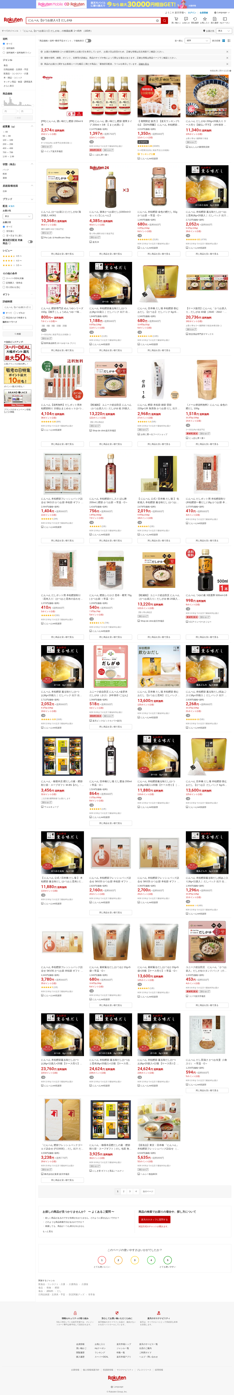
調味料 (50, 1291)
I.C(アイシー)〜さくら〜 (200, 622)
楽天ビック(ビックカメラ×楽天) (107, 721)
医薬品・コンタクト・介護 (51, 1284)
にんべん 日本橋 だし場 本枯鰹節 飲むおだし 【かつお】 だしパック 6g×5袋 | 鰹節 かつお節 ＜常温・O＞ (159, 312)
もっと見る (48, 1231)
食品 (40, 1287)
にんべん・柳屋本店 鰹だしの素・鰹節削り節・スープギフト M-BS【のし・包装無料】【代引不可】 (62, 785)
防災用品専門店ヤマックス (201, 334)
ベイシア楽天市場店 (53, 151)
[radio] (4, 44)
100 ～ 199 (8, 140)
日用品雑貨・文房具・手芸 (51, 1294)
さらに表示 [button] (9, 86)
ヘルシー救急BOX (149, 1174)
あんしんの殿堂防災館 (199, 147)
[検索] (164, 20)
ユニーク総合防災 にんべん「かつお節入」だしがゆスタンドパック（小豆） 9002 (206, 971)
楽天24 (96, 242)
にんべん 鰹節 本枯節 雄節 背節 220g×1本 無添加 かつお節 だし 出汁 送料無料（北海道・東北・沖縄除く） (158, 408)
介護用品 (73, 1284)
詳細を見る (144, 64)
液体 (5, 178)
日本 (5, 191)
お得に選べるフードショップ (154, 434)
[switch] (30, 241)
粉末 (5, 174)
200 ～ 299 (8, 144)
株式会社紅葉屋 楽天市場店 (56, 1174)
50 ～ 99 (7, 136)
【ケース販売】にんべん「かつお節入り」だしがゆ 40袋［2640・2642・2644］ (206, 312)
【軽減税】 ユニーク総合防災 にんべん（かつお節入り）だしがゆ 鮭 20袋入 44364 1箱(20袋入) (110, 408)
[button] (222, 13)
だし (59, 1291)
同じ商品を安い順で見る (62, 254)
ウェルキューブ (51, 807)
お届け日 (7, 222)
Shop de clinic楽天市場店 (104, 431)
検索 (19, 118)
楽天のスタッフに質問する (154, 1219)
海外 (12, 206)
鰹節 (57, 1287)
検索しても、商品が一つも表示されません (64, 1226)
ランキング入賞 (148, 154)
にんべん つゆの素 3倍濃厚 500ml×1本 (206, 595)
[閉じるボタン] (227, 51)
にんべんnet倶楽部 (149, 159)
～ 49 (5, 132)
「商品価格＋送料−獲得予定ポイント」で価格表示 (61, 41)
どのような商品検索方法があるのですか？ (64, 1222)
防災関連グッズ (76, 1294)
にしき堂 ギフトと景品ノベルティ (108, 1171)
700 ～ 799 (8, 152)
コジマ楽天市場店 (197, 996)
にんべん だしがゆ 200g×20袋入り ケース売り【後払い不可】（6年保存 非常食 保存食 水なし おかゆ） (206, 125)
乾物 (49, 1287)
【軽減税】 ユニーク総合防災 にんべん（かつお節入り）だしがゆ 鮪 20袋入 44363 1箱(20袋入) (159, 599)
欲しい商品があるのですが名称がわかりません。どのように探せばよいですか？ (82, 1218)
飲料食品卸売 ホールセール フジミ (60, 343)
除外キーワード (10, 322)
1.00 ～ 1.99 (8, 156)
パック (6, 170)
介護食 (85, 1284)
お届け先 (7, 211)
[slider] (3, 105)
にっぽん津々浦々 (101, 155)
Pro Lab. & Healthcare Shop (57, 238)
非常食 (91, 1294)
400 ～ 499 (8, 148)
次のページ (148, 1191)
